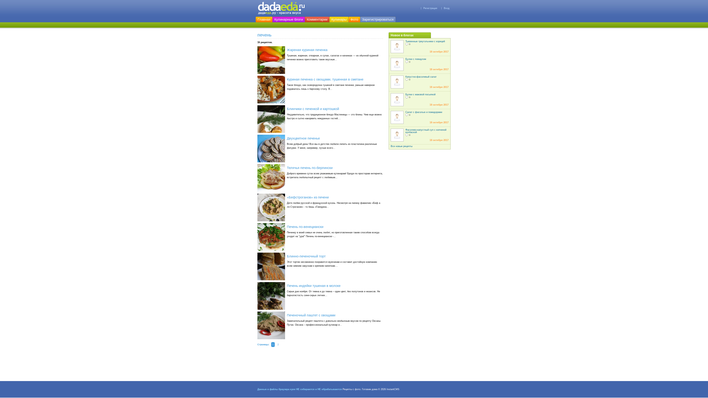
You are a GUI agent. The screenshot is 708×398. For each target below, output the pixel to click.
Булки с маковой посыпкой (420, 94)
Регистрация (430, 8)
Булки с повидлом (415, 59)
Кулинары (339, 19)
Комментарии (317, 19)
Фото (354, 19)
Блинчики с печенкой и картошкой (313, 109)
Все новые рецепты (401, 146)
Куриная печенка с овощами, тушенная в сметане (325, 79)
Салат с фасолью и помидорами (423, 112)
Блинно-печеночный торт (306, 256)
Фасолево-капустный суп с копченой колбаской (425, 131)
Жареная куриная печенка (307, 50)
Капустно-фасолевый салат (421, 76)
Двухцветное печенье (303, 138)
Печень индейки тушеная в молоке (314, 286)
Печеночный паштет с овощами (311, 315)
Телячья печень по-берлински (310, 168)
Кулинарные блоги (288, 19)
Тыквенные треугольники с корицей (425, 41)
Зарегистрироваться (378, 19)
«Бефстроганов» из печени (308, 197)
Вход (447, 8)
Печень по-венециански (305, 227)
